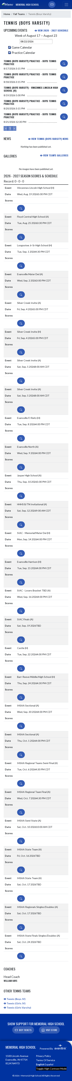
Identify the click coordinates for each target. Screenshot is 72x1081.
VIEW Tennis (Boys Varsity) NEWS (49, 139)
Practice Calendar (23, 53)
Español (49, 1064)
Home (7, 13)
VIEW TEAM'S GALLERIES (55, 155)
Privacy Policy (43, 1055)
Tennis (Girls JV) (16, 1003)
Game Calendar (22, 47)
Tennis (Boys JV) (16, 998)
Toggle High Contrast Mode (51, 1068)
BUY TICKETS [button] (25, 1030)
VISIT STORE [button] (51, 1030)
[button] (51, 4)
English (40, 1064)
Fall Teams (19, 13)
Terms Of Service (45, 1060)
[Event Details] (64, 63)
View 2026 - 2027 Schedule (52, 30)
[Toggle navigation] (66, 4)
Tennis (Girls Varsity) (18, 1007)
